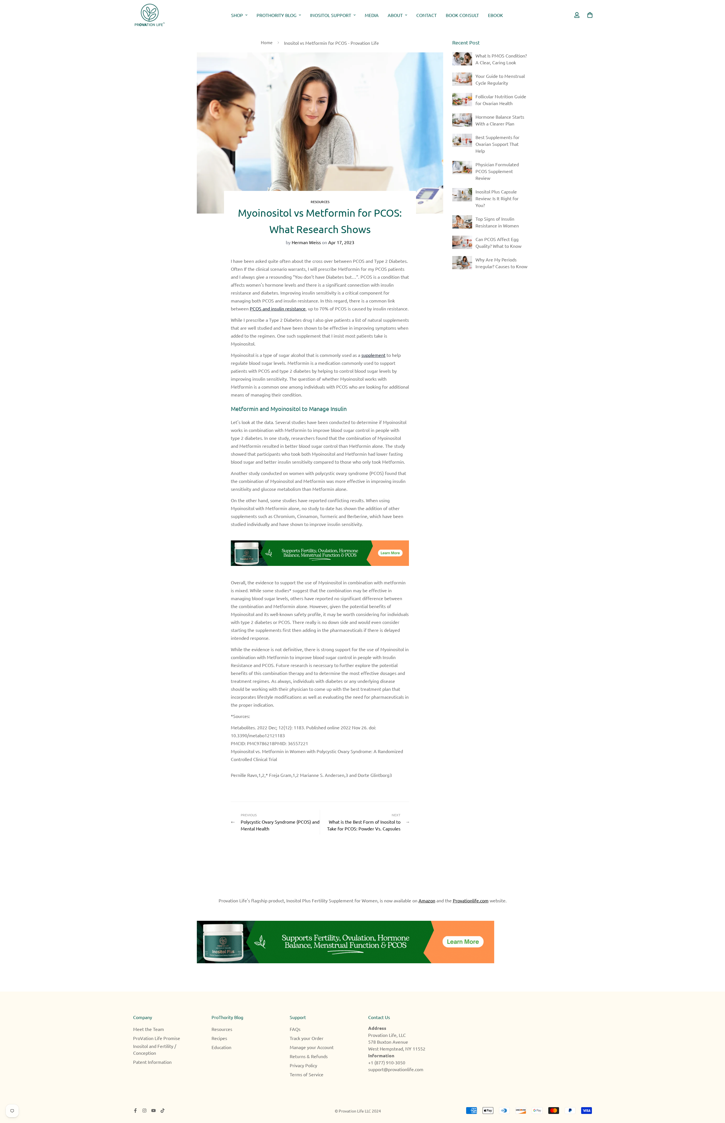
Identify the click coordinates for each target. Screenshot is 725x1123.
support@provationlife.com (395, 1069)
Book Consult (462, 15)
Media (372, 15)
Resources (320, 201)
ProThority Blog (277, 15)
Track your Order (306, 1038)
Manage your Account (312, 1047)
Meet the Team (148, 1029)
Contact (426, 15)
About (395, 15)
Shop (237, 15)
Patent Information (152, 1062)
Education (221, 1047)
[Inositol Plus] (362, 942)
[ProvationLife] (149, 15)
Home (266, 42)
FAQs (295, 1029)
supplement (373, 355)
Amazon (427, 900)
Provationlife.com (471, 900)
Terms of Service (306, 1074)
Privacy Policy (303, 1065)
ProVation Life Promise (156, 1038)
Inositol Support (330, 15)
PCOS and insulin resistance (278, 308)
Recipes (219, 1038)
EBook (495, 15)
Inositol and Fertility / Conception (154, 1049)
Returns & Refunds (309, 1056)
